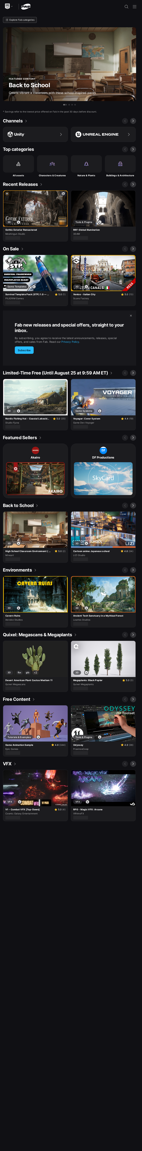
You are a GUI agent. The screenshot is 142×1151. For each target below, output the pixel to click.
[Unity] (35, 134)
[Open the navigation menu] (135, 7)
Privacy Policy (70, 341)
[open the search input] (126, 7)
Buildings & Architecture (120, 175)
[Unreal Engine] (103, 134)
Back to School (29, 85)
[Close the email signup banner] (131, 315)
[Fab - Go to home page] (26, 6)
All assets (18, 175)
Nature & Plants (86, 175)
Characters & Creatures (52, 175)
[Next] (133, 121)
